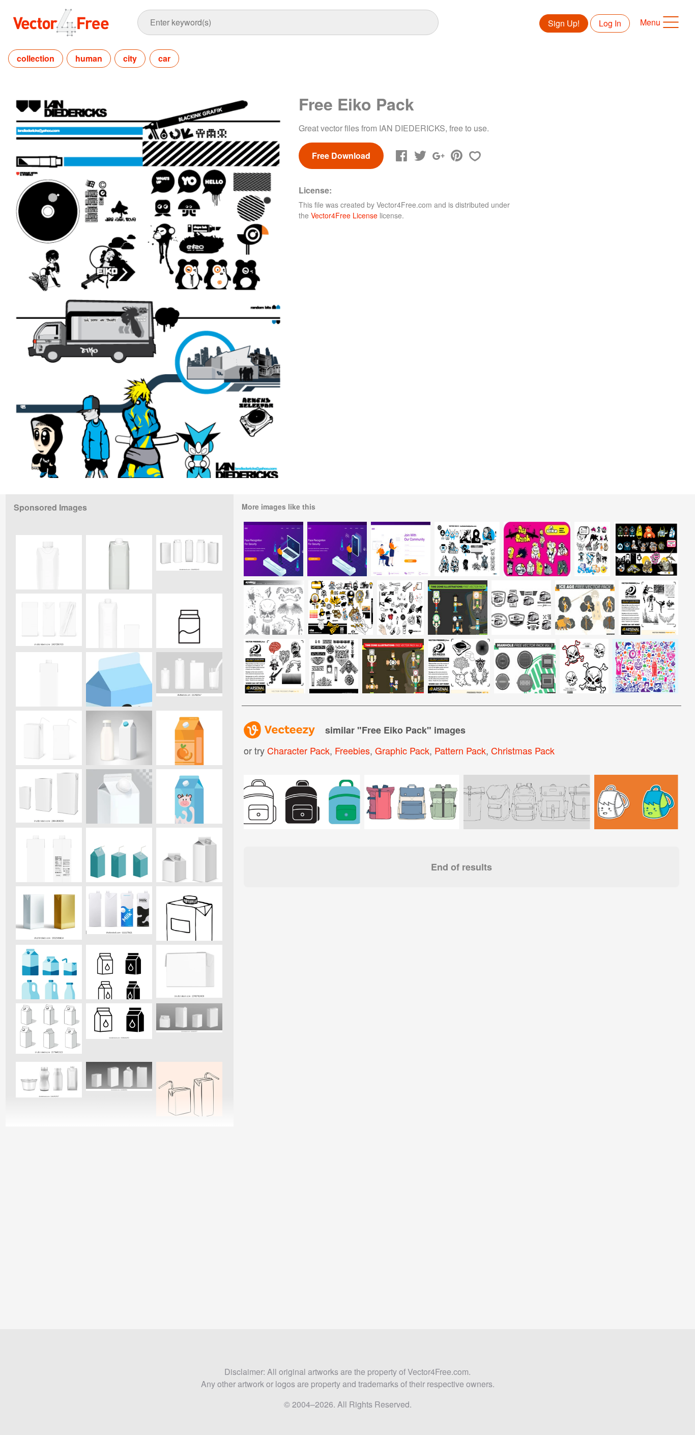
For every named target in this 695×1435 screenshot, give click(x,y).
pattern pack (460, 750)
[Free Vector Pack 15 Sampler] (459, 666)
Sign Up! (564, 23)
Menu (650, 22)
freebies (352, 750)
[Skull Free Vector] (584, 666)
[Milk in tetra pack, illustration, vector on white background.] (119, 679)
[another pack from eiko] (592, 549)
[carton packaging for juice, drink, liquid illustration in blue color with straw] (119, 855)
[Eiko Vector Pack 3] (537, 549)
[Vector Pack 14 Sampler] (648, 607)
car (164, 58)
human (88, 58)
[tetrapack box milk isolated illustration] (189, 796)
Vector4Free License (344, 215)
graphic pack (402, 750)
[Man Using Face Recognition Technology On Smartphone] (337, 549)
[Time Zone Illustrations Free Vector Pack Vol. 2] (393, 666)
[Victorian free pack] (333, 666)
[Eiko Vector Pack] (646, 549)
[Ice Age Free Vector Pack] (585, 607)
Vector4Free (61, 22)
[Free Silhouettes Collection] (645, 666)
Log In (610, 23)
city (130, 58)
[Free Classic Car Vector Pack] (521, 607)
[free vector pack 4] (340, 607)
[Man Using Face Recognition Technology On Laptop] (273, 549)
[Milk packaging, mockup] (119, 738)
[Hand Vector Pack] (400, 607)
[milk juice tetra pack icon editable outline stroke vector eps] (189, 621)
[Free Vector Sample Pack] (274, 607)
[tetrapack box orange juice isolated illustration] (189, 738)
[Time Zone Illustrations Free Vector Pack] (457, 607)
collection (35, 58)
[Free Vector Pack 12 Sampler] (274, 666)
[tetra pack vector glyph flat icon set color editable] (119, 972)
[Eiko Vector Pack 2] (467, 549)
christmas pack (523, 750)
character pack (298, 750)
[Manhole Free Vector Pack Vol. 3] (525, 666)
